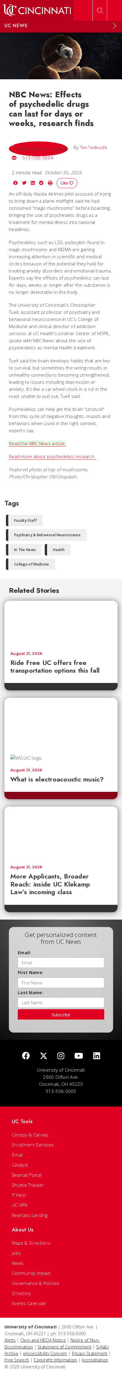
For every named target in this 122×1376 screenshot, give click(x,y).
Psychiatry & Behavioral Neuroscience (47, 534)
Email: (24, 952)
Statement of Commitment (65, 1347)
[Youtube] (78, 1056)
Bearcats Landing (30, 1215)
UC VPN (20, 1205)
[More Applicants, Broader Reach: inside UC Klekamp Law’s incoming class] (61, 833)
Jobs (16, 1253)
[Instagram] (60, 1056)
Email (17, 1155)
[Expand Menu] (114, 25)
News (17, 1263)
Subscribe (61, 1015)
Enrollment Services (33, 1145)
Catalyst (20, 1165)
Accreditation (95, 1360)
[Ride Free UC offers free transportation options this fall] (61, 623)
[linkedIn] (96, 1056)
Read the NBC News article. (37, 443)
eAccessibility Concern (45, 1353)
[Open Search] (99, 10)
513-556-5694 (37, 158)
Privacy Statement (89, 1353)
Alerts (10, 1340)
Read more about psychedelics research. (52, 456)
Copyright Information (55, 1360)
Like (64, 183)
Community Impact (31, 1273)
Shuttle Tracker (28, 1185)
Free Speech (16, 1360)
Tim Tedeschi (93, 147)
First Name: (30, 972)
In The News (25, 549)
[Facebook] (26, 1056)
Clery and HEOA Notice (43, 1340)
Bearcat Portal (26, 1175)
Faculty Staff (25, 520)
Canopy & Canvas (30, 1135)
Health (59, 549)
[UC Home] (37, 10)
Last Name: (30, 992)
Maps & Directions (31, 1243)
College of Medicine (31, 564)
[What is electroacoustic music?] (61, 723)
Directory (21, 1293)
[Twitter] (43, 1056)
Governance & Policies (35, 1283)
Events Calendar (29, 1303)
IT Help (19, 1195)
